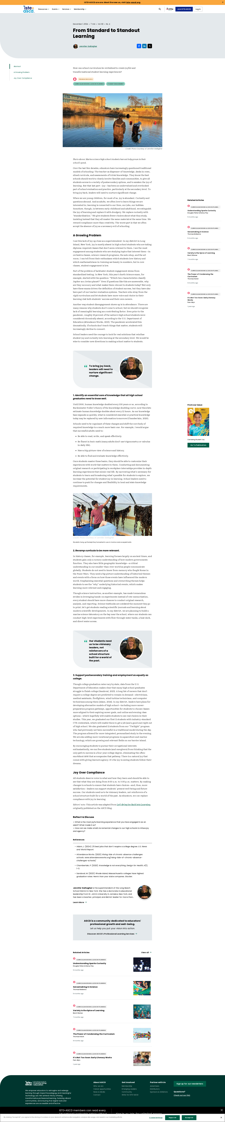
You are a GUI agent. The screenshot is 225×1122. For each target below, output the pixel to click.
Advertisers (154, 1086)
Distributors (154, 1089)
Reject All (172, 1117)
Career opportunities (102, 1089)
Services (65, 9)
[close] (223, 2)
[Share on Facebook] (139, 46)
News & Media (99, 1092)
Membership (79, 9)
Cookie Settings (155, 1117)
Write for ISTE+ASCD (130, 1095)
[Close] (221, 1117)
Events (55, 9)
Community (127, 1092)
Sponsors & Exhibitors (159, 1092)
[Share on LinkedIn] (144, 46)
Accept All (189, 1117)
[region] (112, 1118)
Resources (42, 9)
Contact (96, 1095)
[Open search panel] (159, 9)
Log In (198, 9)
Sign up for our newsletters (189, 1083)
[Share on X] (150, 46)
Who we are (98, 1086)
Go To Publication (198, 445)
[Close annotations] (222, 1110)
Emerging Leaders (129, 1089)
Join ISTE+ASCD (184, 9)
